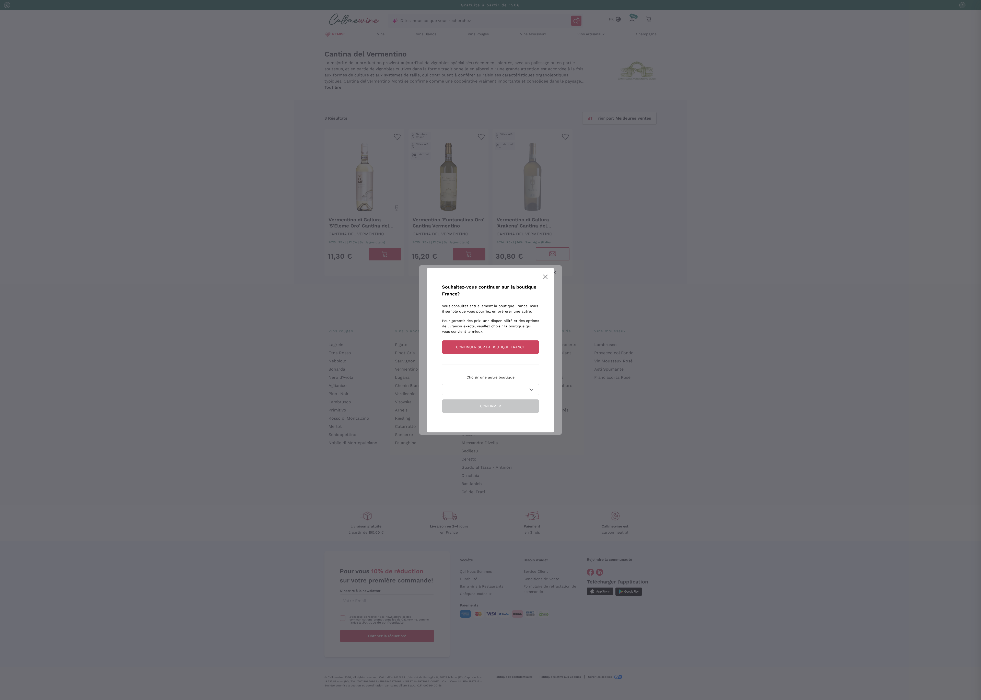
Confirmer (490, 406)
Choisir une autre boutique (490, 377)
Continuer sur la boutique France (490, 347)
